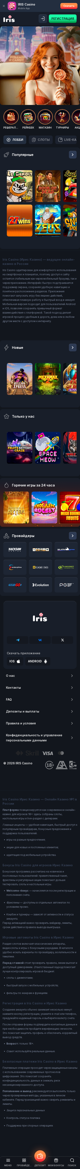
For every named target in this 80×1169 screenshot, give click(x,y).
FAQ (9, 699)
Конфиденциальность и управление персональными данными (34, 737)
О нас (10, 675)
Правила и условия (21, 723)
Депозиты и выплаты (22, 711)
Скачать (68, 5)
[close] (4, 6)
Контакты (13, 687)
